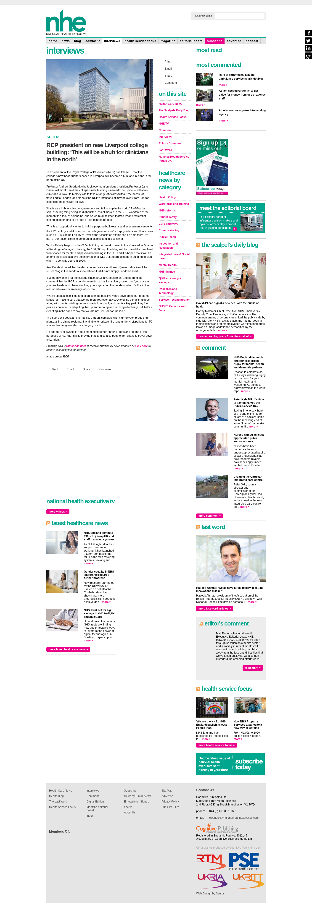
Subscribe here (76, 346)
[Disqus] (99, 435)
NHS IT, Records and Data (172, 308)
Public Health (167, 237)
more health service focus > (216, 745)
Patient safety (168, 217)
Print (55, 369)
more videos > (58, 511)
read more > (253, 668)
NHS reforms (167, 210)
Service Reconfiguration (174, 299)
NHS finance (167, 271)
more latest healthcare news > (68, 649)
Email (70, 369)
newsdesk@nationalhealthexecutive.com (233, 817)
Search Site (203, 16)
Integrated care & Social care (174, 256)
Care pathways (168, 223)
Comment (105, 369)
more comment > (209, 515)
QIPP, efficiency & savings (170, 280)
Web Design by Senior (210, 893)
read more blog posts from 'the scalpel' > (224, 336)
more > (88, 563)
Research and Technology (168, 291)
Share (86, 369)
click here (141, 346)
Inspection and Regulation (168, 245)
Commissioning (169, 230)
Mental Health (168, 265)
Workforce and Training (174, 204)
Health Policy (167, 197)
